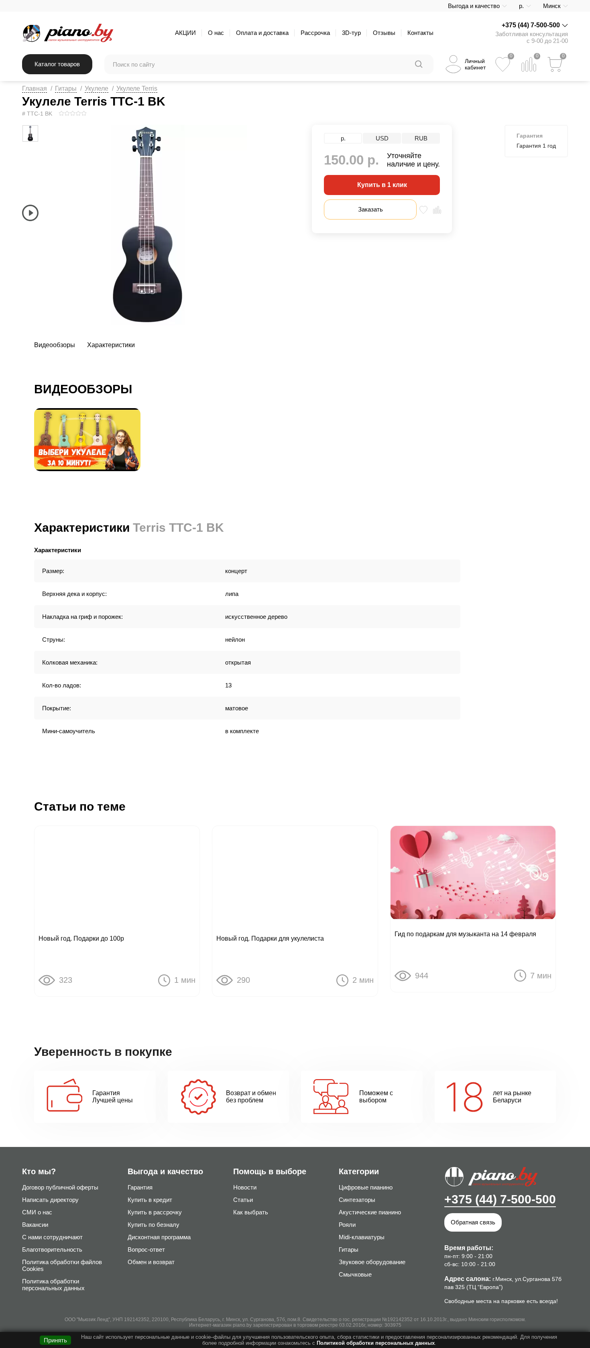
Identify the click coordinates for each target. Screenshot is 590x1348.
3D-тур (351, 32)
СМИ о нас (37, 1212)
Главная (34, 88)
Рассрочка (315, 32)
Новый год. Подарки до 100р (81, 938)
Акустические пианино (370, 1212)
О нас (216, 32)
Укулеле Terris (136, 88)
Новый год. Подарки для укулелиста (270, 938)
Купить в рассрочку (155, 1212)
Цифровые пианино (366, 1187)
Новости (244, 1187)
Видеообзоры (54, 345)
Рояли (347, 1224)
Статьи (243, 1199)
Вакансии (35, 1224)
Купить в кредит (150, 1199)
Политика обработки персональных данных (53, 1284)
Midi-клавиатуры (362, 1237)
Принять (55, 1340)
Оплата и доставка (262, 32)
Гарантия (140, 1187)
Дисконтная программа (159, 1237)
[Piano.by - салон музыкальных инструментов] (67, 33)
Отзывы (384, 32)
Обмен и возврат (151, 1262)
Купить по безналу (153, 1224)
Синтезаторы (357, 1199)
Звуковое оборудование (372, 1262)
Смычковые (355, 1274)
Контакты (420, 32)
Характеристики (111, 345)
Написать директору (50, 1199)
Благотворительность (52, 1249)
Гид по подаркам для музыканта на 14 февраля (465, 934)
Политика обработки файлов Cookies (62, 1265)
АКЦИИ (185, 32)
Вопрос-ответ (146, 1249)
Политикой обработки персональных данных (376, 1343)
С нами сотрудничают (52, 1237)
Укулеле (96, 88)
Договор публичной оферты (60, 1187)
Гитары (66, 88)
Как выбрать (250, 1212)
